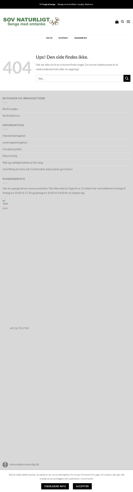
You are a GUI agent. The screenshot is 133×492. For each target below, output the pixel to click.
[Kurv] (117, 21)
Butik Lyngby (10, 108)
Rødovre (89, 4)
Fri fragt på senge (47, 4)
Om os (49, 38)
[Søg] (122, 21)
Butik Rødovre (11, 115)
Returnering (10, 155)
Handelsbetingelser (14, 135)
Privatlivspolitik (12, 149)
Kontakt (63, 38)
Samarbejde (80, 38)
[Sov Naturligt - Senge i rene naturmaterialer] (31, 21)
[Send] (126, 78)
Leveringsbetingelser (15, 142)
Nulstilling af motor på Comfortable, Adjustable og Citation (38, 169)
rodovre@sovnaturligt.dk (24, 464)
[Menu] (128, 21)
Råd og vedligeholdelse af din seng (23, 162)
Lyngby (81, 4)
